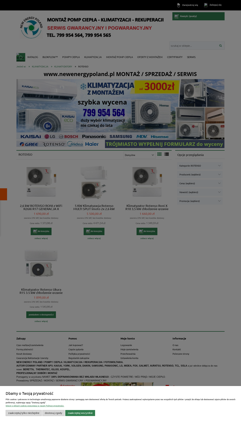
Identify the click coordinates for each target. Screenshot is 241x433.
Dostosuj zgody (53, 412)
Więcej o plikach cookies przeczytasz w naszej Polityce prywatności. (35, 405)
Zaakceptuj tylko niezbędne (23, 412)
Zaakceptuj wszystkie (80, 412)
